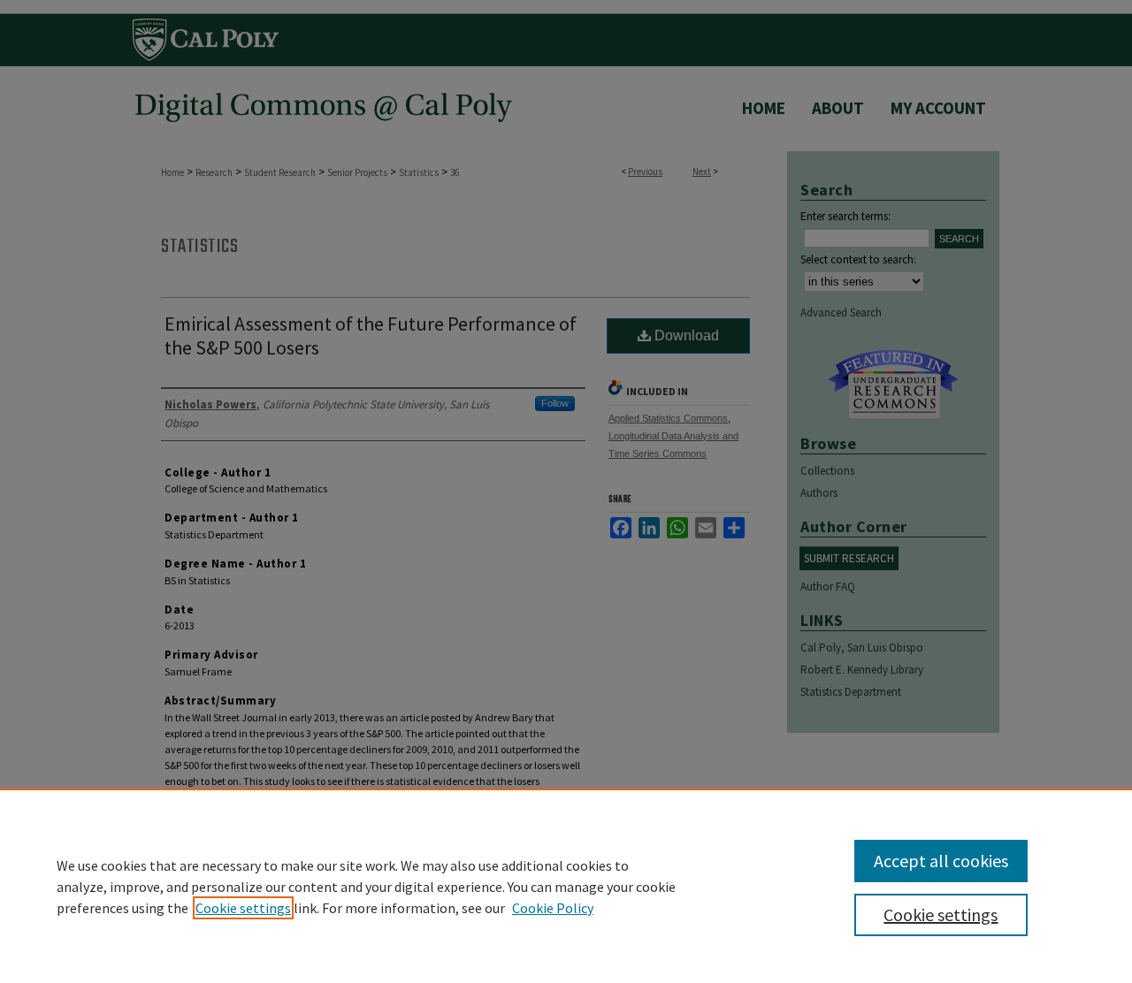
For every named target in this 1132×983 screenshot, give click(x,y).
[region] (566, 886)
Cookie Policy (552, 908)
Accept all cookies (941, 861)
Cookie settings (243, 908)
